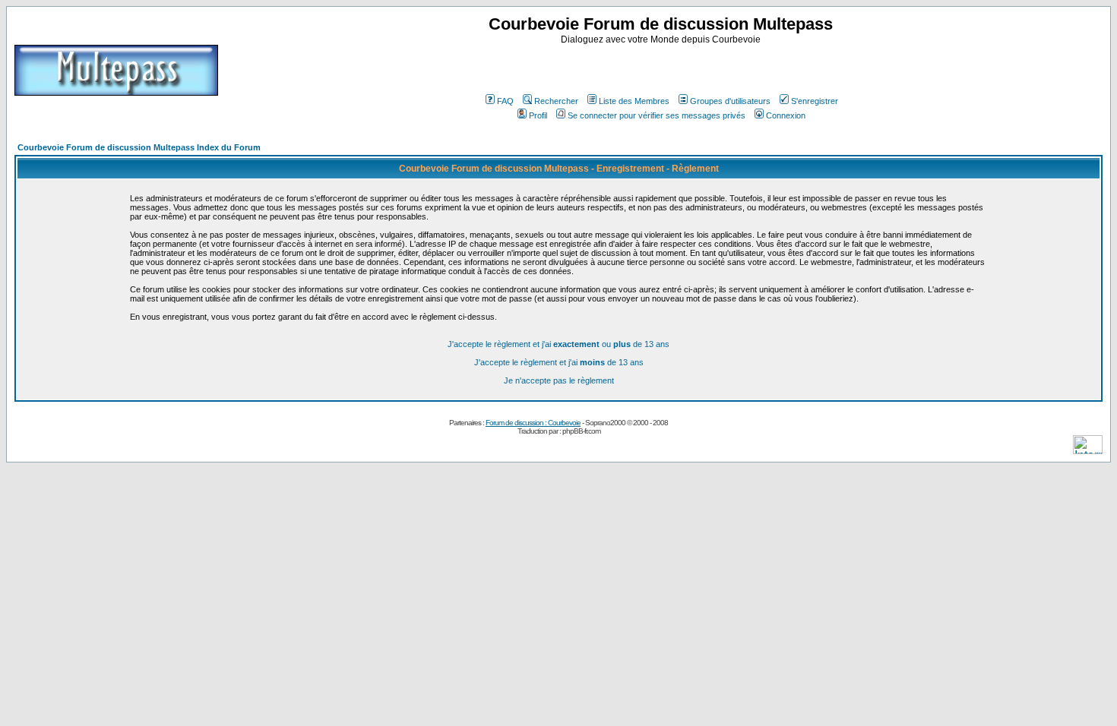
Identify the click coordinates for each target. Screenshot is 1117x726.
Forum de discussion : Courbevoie (533, 422)
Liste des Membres (634, 101)
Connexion (785, 115)
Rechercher (556, 101)
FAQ (505, 101)
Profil (538, 115)
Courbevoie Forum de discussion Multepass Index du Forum (139, 147)
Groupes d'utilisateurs (730, 101)
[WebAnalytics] (1088, 449)
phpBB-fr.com (581, 431)
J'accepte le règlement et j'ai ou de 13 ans (558, 344)
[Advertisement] (662, 67)
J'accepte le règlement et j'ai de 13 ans (559, 362)
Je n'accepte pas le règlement (559, 380)
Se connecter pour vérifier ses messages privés (656, 115)
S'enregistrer (814, 101)
